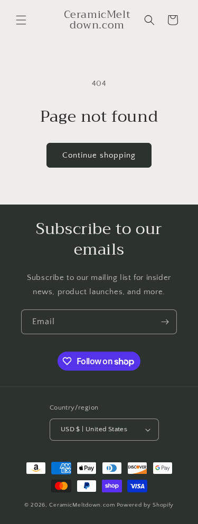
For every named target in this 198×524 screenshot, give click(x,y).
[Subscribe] (164, 321)
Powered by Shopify (145, 505)
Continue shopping (99, 155)
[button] (21, 20)
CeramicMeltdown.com (82, 505)
